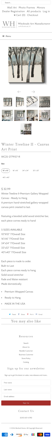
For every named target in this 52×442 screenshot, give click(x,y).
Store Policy (26, 358)
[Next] (33, 91)
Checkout (32, 15)
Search (26, 343)
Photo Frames (27, 7)
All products (34, 11)
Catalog (26, 362)
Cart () (20, 15)
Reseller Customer (26, 351)
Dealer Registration (13, 11)
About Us (26, 347)
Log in (46, 11)
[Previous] (19, 91)
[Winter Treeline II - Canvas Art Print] (26, 65)
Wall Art (12, 7)
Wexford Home (20, 428)
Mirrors (41, 7)
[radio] (5, 171)
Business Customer (26, 354)
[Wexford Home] (26, 25)
